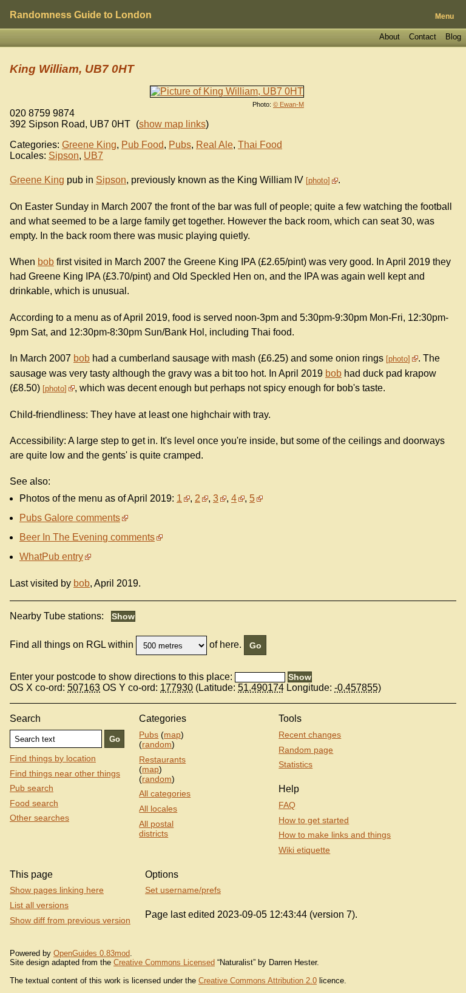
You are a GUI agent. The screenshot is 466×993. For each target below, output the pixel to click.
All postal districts (156, 828)
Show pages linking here (57, 890)
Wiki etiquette (304, 850)
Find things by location (53, 758)
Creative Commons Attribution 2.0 (257, 980)
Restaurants (162, 759)
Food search (34, 803)
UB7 (93, 155)
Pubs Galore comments (69, 518)
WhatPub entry (51, 556)
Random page (306, 750)
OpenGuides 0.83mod (91, 953)
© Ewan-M (288, 104)
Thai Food (260, 145)
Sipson (64, 155)
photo (318, 180)
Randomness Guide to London (81, 15)
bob (46, 262)
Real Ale (214, 145)
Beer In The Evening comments (87, 537)
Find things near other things (65, 773)
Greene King (89, 145)
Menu (444, 16)
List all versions (39, 905)
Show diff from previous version (70, 920)
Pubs (180, 145)
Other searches (39, 818)
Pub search (31, 788)
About (389, 36)
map (172, 734)
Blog (453, 36)
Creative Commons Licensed (164, 962)
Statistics (295, 764)
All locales (158, 808)
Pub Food (142, 145)
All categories (165, 793)
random (157, 744)
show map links (172, 124)
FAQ (287, 805)
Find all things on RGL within (71, 645)
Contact (422, 36)
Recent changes (310, 734)
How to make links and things (335, 835)
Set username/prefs (183, 890)
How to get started (314, 820)
